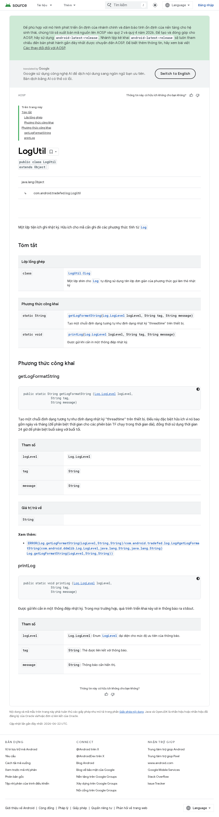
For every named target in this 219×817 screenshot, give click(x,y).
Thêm (68, 5)
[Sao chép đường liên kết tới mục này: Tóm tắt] (41, 245)
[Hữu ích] (191, 95)
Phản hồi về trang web (131, 808)
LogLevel (109, 636)
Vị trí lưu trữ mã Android (21, 749)
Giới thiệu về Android (19, 808)
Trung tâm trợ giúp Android (166, 749)
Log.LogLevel (114, 316)
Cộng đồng (46, 808)
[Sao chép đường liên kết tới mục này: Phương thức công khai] (79, 363)
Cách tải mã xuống (18, 763)
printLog (75, 334)
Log (143, 227)
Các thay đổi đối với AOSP (44, 48)
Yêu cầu (10, 756)
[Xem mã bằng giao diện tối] (198, 389)
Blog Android (85, 763)
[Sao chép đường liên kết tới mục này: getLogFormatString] (63, 376)
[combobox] (126, 5)
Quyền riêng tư (101, 808)
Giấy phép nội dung (131, 712)
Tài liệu (42, 5)
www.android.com (160, 763)
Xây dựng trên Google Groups (96, 783)
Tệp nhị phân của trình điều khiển (27, 783)
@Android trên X (87, 749)
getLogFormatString (84, 316)
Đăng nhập (206, 5)
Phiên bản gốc (14, 777)
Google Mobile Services (164, 770)
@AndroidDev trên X (90, 756)
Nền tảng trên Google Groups (96, 777)
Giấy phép (80, 808)
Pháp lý (63, 808)
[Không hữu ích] (197, 95)
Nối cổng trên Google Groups (96, 790)
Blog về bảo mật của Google (95, 770)
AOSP (21, 95)
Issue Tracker (156, 783)
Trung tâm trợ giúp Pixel (163, 756)
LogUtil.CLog (79, 273)
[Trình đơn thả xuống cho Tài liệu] (53, 5)
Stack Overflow (158, 777)
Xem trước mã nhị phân (21, 770)
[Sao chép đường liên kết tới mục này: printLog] (39, 566)
